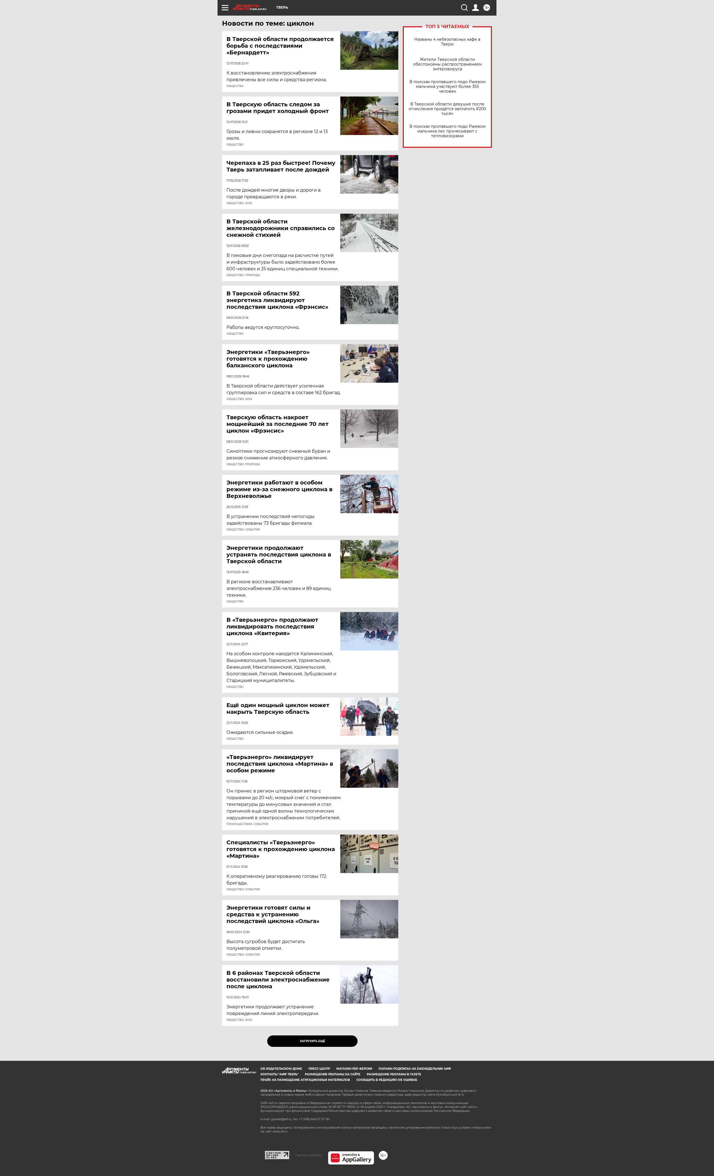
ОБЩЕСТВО (234, 86)
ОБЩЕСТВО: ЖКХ (239, 203)
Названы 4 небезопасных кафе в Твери (447, 42)
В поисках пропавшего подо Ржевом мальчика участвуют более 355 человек (447, 86)
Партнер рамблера (308, 1155)
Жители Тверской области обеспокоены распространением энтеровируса (447, 64)
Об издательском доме (281, 1069)
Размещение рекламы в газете (394, 1074)
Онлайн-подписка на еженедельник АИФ (414, 1069)
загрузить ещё (312, 1041)
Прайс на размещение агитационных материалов (305, 1080)
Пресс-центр (319, 1069)
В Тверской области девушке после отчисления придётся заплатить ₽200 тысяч (447, 109)
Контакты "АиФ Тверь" (279, 1074)
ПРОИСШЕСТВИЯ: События (247, 824)
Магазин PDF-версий (354, 1069)
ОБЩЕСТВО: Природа (243, 275)
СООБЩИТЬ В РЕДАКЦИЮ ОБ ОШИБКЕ (386, 1080)
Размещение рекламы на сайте (332, 1074)
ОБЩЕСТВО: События (243, 529)
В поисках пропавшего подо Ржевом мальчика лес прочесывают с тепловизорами (447, 131)
